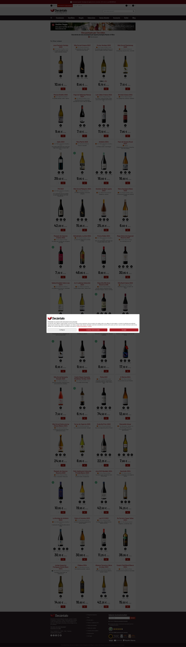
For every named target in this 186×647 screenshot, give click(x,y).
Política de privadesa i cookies (84, 326)
